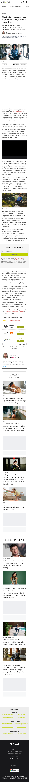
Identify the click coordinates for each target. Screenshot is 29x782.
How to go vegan (21, 717)
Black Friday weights (21, 733)
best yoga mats (8, 308)
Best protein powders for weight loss (21, 724)
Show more (22, 344)
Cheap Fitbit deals (7, 736)
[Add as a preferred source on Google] (14, 770)
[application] (14, 148)
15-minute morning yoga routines (15, 311)
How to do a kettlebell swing (7, 714)
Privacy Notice (19, 259)
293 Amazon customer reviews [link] (14, 320)
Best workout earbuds (21, 727)
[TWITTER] (11, 357)
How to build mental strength (7, 717)
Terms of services (18, 258)
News (20, 33)
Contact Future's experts (14, 751)
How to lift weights (21, 714)
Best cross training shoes (7, 727)
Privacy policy (14, 756)
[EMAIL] (18, 357)
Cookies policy (14, 758)
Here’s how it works (14, 37)
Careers (14, 760)
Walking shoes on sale (21, 736)
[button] (14, 326)
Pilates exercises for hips (15, 6)
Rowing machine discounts (7, 733)
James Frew (10, 32)
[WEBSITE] (16, 357)
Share (5, 64)
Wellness (4, 13)
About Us (14, 749)
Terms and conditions (14, 753)
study (17, 128)
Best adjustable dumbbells (7, 723)
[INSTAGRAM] (13, 357)
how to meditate (17, 111)
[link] (6, 326)
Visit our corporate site (19, 776)
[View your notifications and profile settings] (21, 2)
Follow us (17, 64)
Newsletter (24, 64)
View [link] (20, 327)
